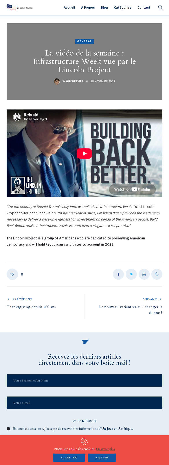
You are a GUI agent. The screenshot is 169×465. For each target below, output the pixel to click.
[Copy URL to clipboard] (156, 274)
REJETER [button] (101, 457)
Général (84, 41)
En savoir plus (105, 449)
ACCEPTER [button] (69, 457)
